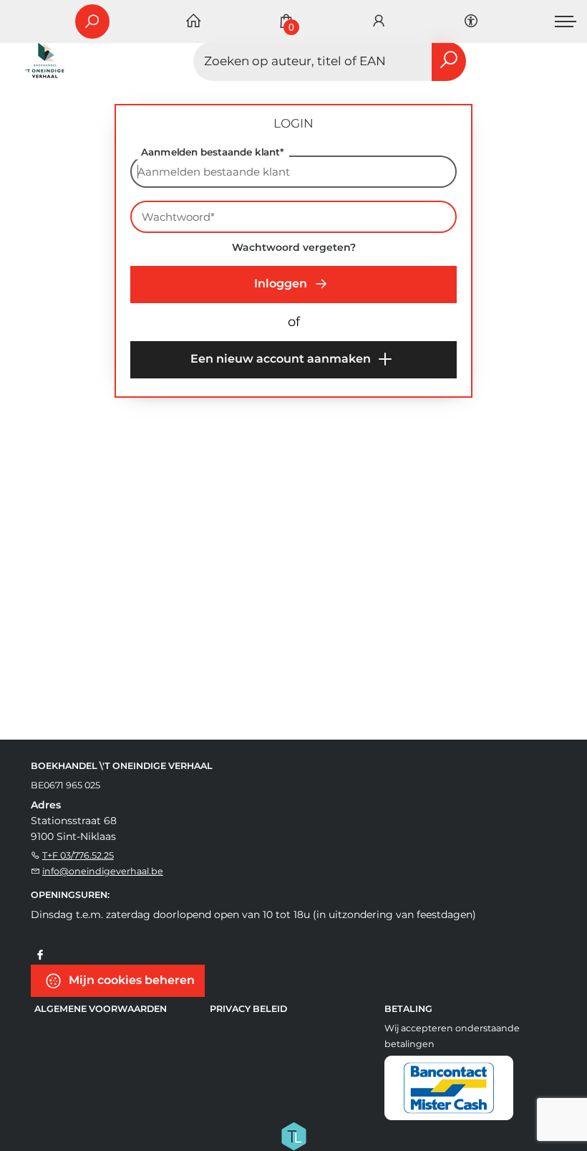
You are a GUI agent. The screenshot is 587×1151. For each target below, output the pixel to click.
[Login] (378, 22)
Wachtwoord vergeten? (294, 247)
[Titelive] (293, 1135)
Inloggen (282, 283)
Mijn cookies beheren (130, 980)
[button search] (449, 61)
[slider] (155, 408)
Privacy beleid (248, 1008)
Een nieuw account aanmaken (282, 359)
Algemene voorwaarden (100, 1008)
